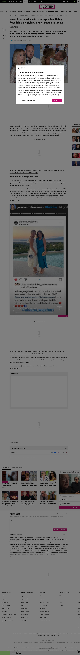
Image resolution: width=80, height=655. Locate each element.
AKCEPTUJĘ (57, 100)
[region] (40, 84)
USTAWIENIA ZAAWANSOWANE (27, 100)
